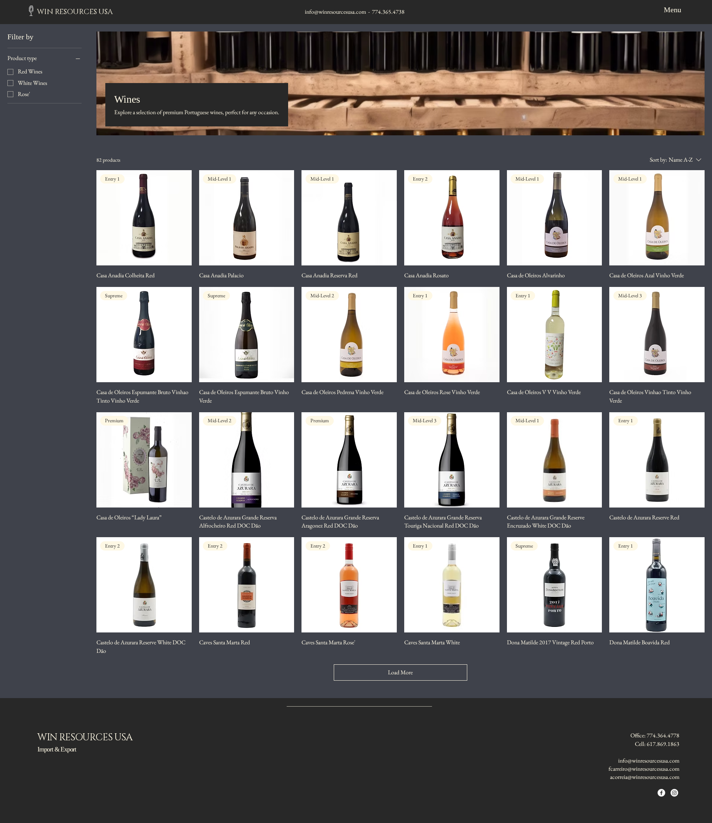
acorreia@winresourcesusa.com (644, 777)
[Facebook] (661, 792)
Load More (400, 672)
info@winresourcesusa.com (335, 12)
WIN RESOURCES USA (75, 12)
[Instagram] (674, 792)
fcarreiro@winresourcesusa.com (644, 769)
